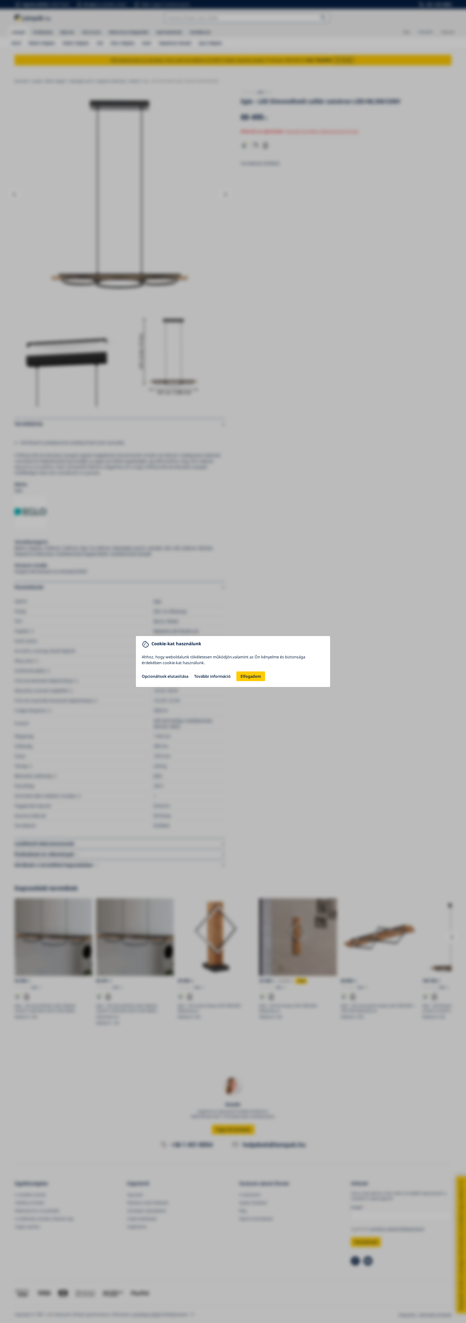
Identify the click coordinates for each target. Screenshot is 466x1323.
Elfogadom (251, 676)
